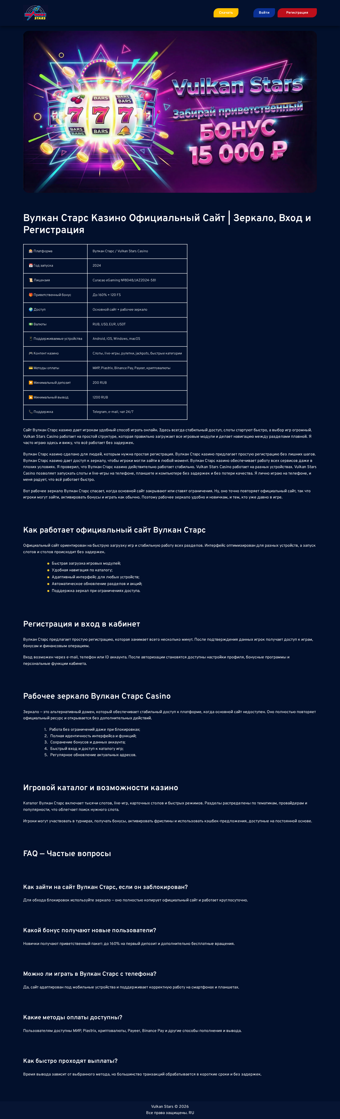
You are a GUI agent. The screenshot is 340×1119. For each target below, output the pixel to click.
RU (191, 1113)
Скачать (226, 13)
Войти (264, 13)
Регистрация (297, 13)
